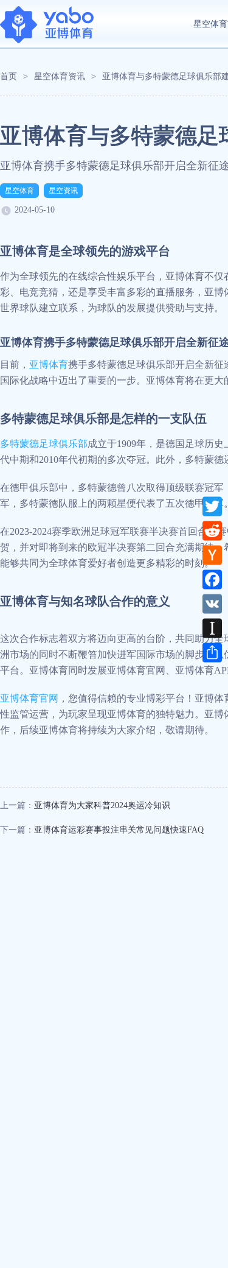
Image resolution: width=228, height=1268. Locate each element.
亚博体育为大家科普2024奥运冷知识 (102, 805)
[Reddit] (212, 530)
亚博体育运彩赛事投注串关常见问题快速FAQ (119, 829)
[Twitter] (212, 506)
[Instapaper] (212, 628)
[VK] (212, 603)
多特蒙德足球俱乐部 (44, 444)
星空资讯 (63, 190)
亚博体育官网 (29, 698)
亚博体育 (48, 364)
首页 (8, 76)
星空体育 (19, 190)
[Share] (212, 652)
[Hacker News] (212, 555)
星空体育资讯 (59, 76)
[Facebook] (212, 579)
